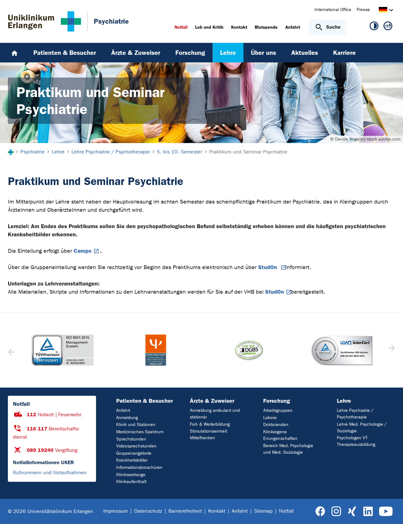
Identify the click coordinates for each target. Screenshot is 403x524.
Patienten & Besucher (144, 400)
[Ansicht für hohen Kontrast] (374, 27)
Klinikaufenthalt (131, 481)
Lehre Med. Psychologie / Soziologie (362, 428)
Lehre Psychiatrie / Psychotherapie (355, 414)
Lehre (344, 400)
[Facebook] (320, 511)
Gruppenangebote (133, 453)
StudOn (268, 267)
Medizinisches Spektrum (139, 432)
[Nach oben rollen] (390, 511)
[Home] (14, 52)
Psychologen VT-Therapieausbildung (356, 441)
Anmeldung (127, 417)
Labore (270, 417)
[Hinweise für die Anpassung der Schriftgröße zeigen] (387, 27)
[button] (391, 350)
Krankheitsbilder (132, 460)
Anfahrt (123, 410)
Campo (83, 250)
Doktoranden (275, 424)
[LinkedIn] (368, 511)
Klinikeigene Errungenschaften (280, 435)
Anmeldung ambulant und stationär (215, 414)
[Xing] (352, 511)
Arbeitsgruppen (277, 410)
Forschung (276, 400)
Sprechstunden (131, 439)
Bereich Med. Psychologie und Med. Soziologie (288, 449)
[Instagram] (336, 511)
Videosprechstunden (136, 446)
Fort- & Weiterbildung (210, 424)
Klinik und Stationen (136, 424)
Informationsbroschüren (139, 467)
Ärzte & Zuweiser (212, 400)
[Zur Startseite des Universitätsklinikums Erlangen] (44, 21)
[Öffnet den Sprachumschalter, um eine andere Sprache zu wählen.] (383, 10)
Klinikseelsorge (130, 474)
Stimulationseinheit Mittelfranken (208, 435)
